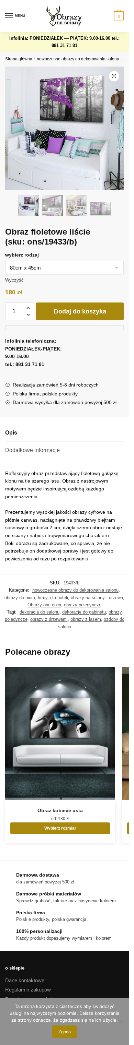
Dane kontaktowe (24, 980)
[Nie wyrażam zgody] (120, 1021)
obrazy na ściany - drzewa (97, 597)
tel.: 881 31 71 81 (24, 364)
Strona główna (18, 59)
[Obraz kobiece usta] (60, 733)
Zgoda (64, 1031)
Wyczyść (14, 280)
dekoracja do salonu (39, 612)
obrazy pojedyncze (82, 604)
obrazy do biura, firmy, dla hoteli (36, 597)
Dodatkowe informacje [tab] (32, 450)
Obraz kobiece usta (60, 810)
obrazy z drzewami (49, 619)
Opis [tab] (11, 433)
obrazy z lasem (85, 619)
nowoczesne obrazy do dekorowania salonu (78, 59)
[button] (114, 76)
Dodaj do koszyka (80, 311)
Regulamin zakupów (28, 990)
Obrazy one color (44, 604)
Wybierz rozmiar (60, 828)
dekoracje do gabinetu (84, 612)
